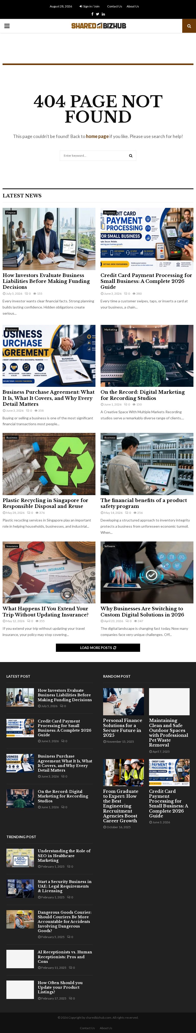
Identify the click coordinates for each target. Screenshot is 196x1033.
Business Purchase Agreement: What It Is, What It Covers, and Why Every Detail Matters (48, 398)
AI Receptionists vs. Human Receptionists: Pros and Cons (65, 957)
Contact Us (114, 6)
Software (109, 546)
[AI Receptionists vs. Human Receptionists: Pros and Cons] (20, 959)
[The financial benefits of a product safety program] (147, 464)
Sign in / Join (91, 6)
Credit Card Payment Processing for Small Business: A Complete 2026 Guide (146, 281)
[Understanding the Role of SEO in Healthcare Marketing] (20, 858)
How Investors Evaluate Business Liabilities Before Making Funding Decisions (46, 281)
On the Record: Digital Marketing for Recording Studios (143, 395)
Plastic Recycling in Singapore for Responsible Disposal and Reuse (45, 503)
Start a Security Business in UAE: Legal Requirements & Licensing (65, 886)
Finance (11, 212)
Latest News (22, 196)
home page (97, 136)
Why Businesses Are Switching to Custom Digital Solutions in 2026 (142, 611)
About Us (133, 6)
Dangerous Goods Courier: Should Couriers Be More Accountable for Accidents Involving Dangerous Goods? (64, 921)
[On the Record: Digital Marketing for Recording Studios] (147, 356)
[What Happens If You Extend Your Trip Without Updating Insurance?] (49, 572)
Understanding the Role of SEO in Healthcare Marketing (64, 855)
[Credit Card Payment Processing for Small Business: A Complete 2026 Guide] (147, 239)
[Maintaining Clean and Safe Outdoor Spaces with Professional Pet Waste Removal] (169, 701)
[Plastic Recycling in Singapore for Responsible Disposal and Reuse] (49, 464)
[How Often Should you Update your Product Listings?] (20, 990)
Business (109, 212)
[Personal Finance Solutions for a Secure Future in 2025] (123, 701)
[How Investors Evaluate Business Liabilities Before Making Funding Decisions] (49, 239)
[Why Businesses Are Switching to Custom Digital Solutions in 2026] (147, 572)
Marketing (110, 329)
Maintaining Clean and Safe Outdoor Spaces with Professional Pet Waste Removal (168, 733)
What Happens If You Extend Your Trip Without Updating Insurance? (46, 611)
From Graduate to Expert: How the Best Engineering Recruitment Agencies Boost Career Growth (120, 806)
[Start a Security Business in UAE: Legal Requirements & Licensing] (20, 888)
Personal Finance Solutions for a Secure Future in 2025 (122, 728)
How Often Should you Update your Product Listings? (60, 987)
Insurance (12, 546)
